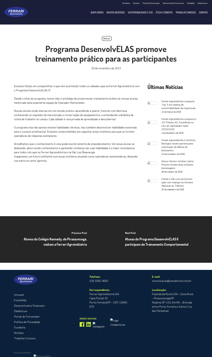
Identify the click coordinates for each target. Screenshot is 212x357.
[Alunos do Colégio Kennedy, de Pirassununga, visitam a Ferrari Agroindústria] (53, 239)
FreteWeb (20, 300)
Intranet (19, 295)
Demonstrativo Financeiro (29, 306)
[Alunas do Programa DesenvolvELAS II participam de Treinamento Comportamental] (159, 239)
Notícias (106, 38)
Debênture (20, 311)
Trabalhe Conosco (25, 338)
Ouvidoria (19, 327)
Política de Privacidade (27, 322)
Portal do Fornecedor (27, 316)
